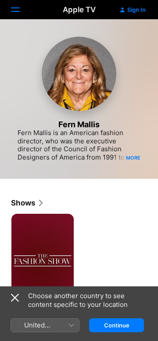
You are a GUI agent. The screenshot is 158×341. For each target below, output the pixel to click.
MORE (133, 158)
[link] (27, 203)
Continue (116, 325)
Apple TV (79, 9)
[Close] (15, 298)
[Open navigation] (20, 9)
